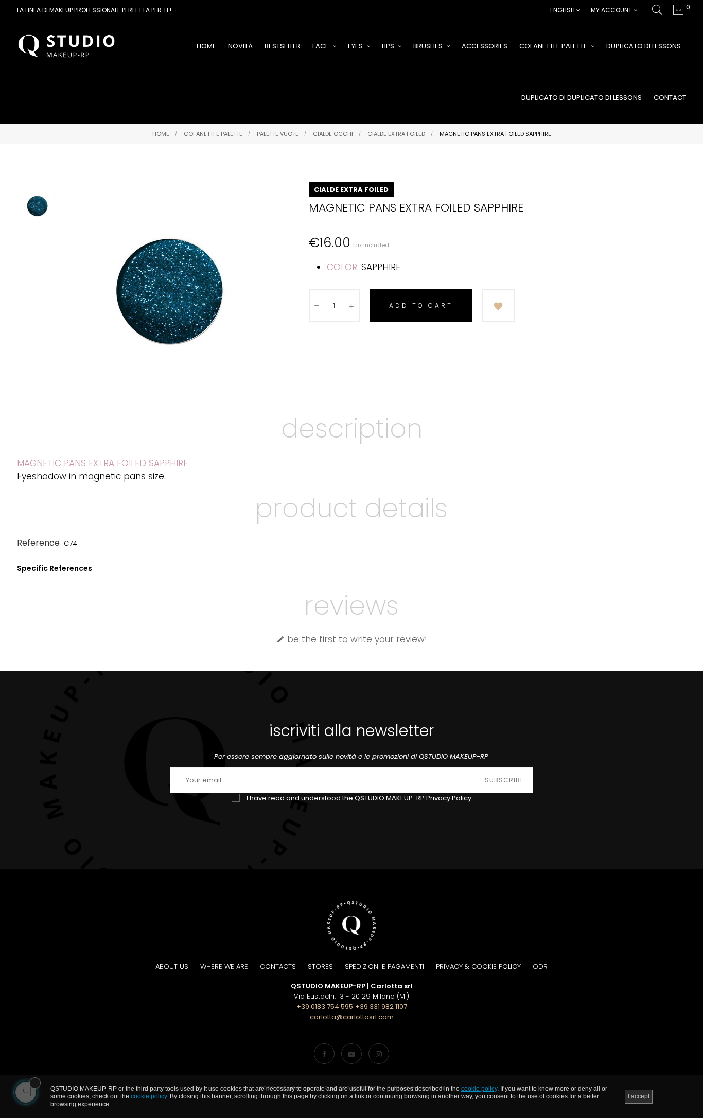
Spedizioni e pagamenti (384, 966)
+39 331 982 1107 (381, 1006)
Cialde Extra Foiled (351, 190)
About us (171, 966)
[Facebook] (324, 1053)
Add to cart (421, 305)
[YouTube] (351, 1053)
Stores (320, 966)
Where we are (224, 966)
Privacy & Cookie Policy (478, 966)
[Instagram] (379, 1053)
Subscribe (504, 780)
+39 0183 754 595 (324, 1006)
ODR (540, 966)
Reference (38, 543)
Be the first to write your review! (351, 639)
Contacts (278, 966)
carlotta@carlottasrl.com (352, 1017)
